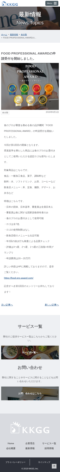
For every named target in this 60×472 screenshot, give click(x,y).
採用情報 (49, 448)
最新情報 (30, 448)
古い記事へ (7, 304)
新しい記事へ (52, 304)
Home (11, 443)
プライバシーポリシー (16, 462)
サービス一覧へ (30, 352)
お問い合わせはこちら (30, 393)
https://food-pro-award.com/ (18, 278)
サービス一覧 (49, 443)
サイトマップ (44, 462)
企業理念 (30, 443)
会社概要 (11, 448)
